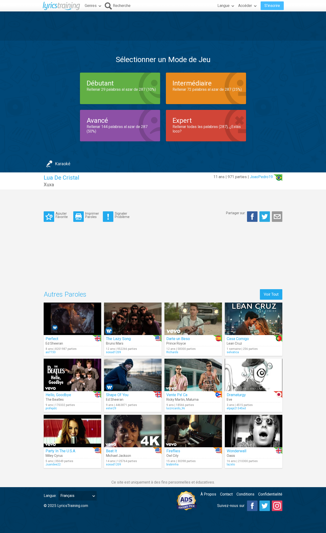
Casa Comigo (238, 338)
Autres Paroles (65, 294)
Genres (91, 5)
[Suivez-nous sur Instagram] (277, 506)
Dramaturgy (236, 395)
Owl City (172, 456)
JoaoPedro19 (261, 177)
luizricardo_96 (175, 408)
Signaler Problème (122, 215)
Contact (226, 494)
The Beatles (55, 399)
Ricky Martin (175, 399)
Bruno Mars (114, 343)
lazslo (231, 464)
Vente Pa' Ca (176, 395)
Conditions (245, 494)
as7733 (51, 352)
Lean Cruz (234, 343)
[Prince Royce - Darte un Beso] (193, 319)
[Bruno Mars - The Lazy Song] (133, 319)
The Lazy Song (118, 338)
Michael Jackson (118, 456)
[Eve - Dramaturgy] (253, 375)
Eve (229, 399)
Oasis (231, 456)
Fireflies (173, 451)
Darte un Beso (178, 338)
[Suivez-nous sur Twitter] (264, 506)
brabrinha (172, 464)
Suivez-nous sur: (231, 505)
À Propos (208, 494)
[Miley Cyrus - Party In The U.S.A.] (72, 431)
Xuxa (49, 184)
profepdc (51, 408)
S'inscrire (272, 5)
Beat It (111, 451)
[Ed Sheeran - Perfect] (72, 319)
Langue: (50, 495)
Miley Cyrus (54, 456)
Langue (223, 5)
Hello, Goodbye (58, 395)
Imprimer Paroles (92, 215)
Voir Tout (271, 294)
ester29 (111, 408)
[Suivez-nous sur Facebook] (252, 506)
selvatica (233, 352)
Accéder (245, 5)
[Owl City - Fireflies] (193, 431)
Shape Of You (117, 395)
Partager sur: (236, 213)
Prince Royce (176, 343)
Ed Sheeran (54, 343)
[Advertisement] (163, 26)
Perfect (52, 338)
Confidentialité (270, 494)
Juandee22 (53, 464)
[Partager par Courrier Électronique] (277, 216)
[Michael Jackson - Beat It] (133, 431)
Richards (172, 352)
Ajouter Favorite (62, 215)
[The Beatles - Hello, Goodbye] (72, 375)
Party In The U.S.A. (61, 451)
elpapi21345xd (236, 408)
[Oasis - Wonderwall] (253, 431)
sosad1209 (113, 352)
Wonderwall (236, 451)
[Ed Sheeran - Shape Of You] (133, 375)
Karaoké (62, 163)
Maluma (192, 399)
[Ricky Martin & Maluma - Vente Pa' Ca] (193, 375)
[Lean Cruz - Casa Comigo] (253, 319)
